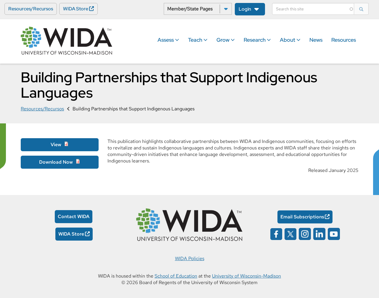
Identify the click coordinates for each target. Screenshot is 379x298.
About (288, 39)
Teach (195, 39)
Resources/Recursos (30, 9)
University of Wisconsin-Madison (246, 276)
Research (255, 39)
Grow (223, 39)
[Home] (67, 41)
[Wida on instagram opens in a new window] (305, 233)
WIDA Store (75, 9)
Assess (166, 39)
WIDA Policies (189, 258)
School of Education (176, 276)
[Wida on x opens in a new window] (290, 233)
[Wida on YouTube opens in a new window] (334, 233)
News (315, 39)
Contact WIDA (73, 216)
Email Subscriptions (302, 217)
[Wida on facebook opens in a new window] (276, 233)
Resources (343, 39)
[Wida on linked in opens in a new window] (319, 233)
